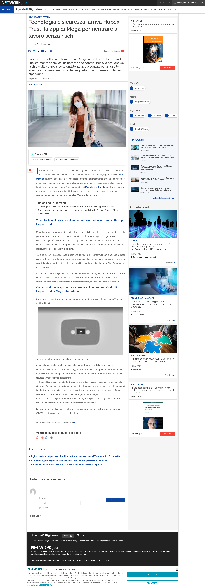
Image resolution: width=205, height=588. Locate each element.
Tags (47, 541)
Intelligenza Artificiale (110, 9)
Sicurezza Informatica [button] (130, 9)
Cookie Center (117, 541)
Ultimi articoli (54, 9)
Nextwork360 (36, 551)
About (33, 541)
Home (31, 44)
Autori (40, 541)
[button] (7, 9)
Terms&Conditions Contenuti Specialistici (94, 541)
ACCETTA (152, 574)
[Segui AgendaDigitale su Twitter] (83, 536)
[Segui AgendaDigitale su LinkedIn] (78, 536)
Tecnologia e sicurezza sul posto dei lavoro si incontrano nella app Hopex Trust (75, 206)
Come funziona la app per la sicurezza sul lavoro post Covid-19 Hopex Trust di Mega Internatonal (77, 212)
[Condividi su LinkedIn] (34, 51)
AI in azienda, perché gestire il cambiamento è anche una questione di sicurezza (69, 460)
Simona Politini (35, 84)
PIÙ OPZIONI (152, 583)
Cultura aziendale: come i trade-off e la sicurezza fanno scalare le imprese (66, 464)
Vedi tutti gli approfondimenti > (164, 198)
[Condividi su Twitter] (38, 51)
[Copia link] (47, 51)
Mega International (94, 187)
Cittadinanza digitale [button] (87, 9)
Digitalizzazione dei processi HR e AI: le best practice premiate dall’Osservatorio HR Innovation (76, 456)
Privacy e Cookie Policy (68, 541)
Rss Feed (54, 541)
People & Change (44, 44)
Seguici (67, 535)
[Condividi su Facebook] (29, 51)
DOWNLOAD (168, 67)
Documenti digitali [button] (165, 9)
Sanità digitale (150, 9)
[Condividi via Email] (42, 51)
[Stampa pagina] (51, 51)
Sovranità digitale (69, 9)
